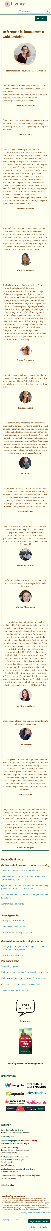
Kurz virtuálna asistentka (12, 904)
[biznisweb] (36, 1094)
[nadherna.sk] (36, 1103)
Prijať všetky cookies (39, 1221)
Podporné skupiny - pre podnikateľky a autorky (23, 978)
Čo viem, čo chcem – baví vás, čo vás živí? (20, 984)
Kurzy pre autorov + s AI (12, 920)
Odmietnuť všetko (39, 1227)
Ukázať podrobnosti (10, 1220)
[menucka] (15, 1104)
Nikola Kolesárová (8, 1143)
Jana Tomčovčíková (9, 1153)
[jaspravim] (15, 1097)
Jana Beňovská (7, 1162)
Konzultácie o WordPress (12, 955)
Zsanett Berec (7, 1150)
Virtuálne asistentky (28, 1140)
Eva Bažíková (6, 1159)
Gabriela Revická (8, 1132)
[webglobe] (14, 1086)
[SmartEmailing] (36, 1087)
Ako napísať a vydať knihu (13, 926)
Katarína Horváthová (9, 1172)
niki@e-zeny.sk (23, 1143)
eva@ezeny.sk (18, 1159)
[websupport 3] (25, 1110)
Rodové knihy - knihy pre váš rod (16, 932)
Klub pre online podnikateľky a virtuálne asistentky (24, 972)
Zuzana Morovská (8, 1178)
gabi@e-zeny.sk (22, 1132)
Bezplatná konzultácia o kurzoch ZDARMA (20, 870)
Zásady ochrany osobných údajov (35, 1213)
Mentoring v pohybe (10, 966)
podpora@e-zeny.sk (21, 1150)
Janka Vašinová (7, 1165)
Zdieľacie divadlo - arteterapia (15, 990)
